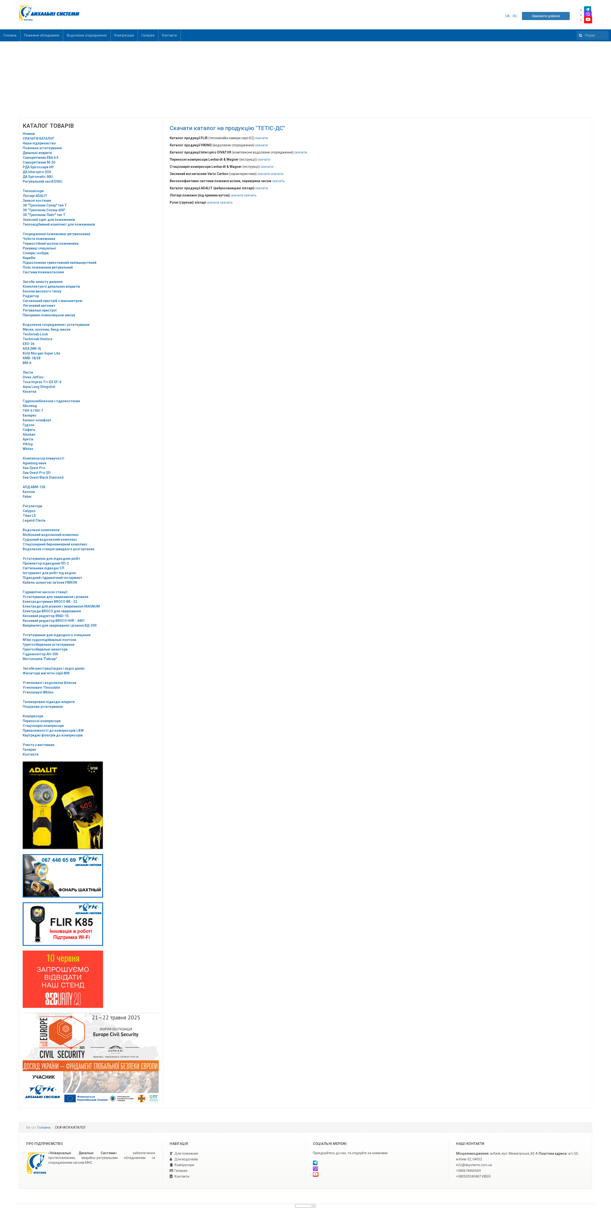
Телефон (305, 24)
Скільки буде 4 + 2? (305, 44)
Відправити (305, 67)
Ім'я (305, 5)
